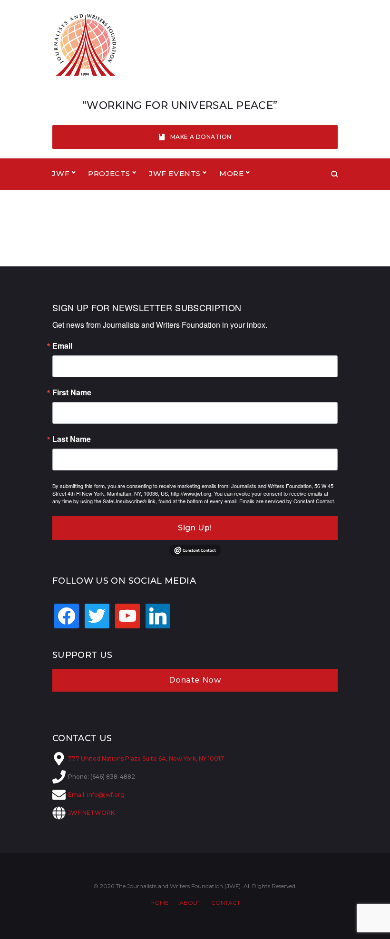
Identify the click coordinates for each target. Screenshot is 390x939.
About (190, 902)
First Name (71, 392)
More (231, 173)
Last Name (71, 439)
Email (62, 346)
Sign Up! (195, 527)
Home (159, 902)
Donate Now (195, 680)
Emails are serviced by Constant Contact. (287, 501)
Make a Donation (201, 136)
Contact (225, 902)
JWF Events (175, 173)
